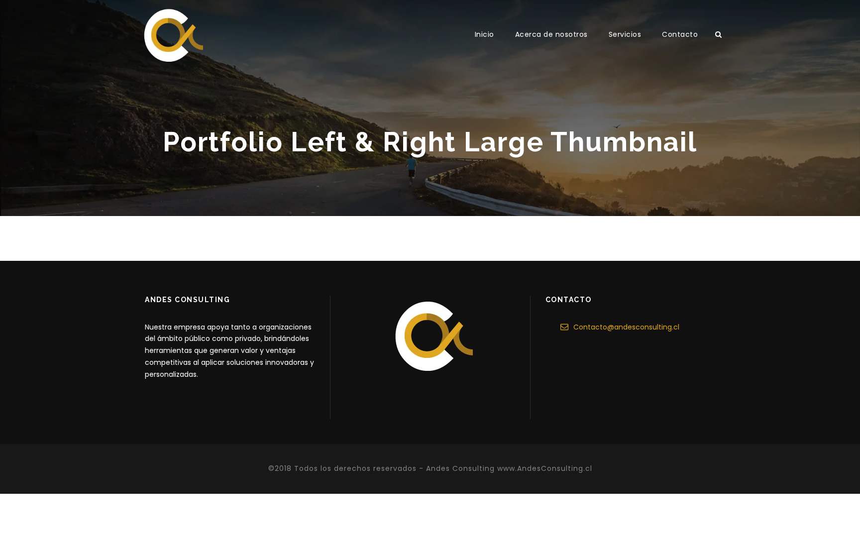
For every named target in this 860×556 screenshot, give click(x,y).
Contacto (680, 34)
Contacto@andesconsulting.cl (626, 327)
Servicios (625, 34)
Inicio (484, 34)
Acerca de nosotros (551, 34)
